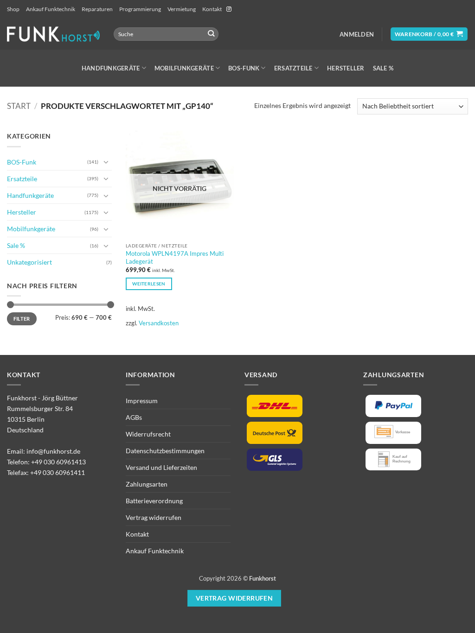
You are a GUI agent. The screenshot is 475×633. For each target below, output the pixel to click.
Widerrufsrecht (148, 434)
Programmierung (140, 9)
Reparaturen (97, 9)
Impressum (142, 401)
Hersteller (346, 68)
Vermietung (181, 9)
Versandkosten (159, 323)
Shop (13, 9)
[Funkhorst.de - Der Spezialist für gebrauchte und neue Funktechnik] (53, 34)
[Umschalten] (106, 162)
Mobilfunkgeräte (184, 68)
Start (19, 106)
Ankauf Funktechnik (50, 9)
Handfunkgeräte (111, 68)
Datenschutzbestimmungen (165, 451)
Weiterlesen (148, 283)
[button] (357, 34)
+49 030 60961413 (58, 462)
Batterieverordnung (154, 501)
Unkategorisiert (29, 262)
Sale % (383, 68)
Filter (21, 319)
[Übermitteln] (211, 34)
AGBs (134, 417)
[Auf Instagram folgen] (228, 9)
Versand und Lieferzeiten (161, 467)
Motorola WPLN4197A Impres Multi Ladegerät (175, 257)
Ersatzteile (293, 68)
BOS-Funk (243, 68)
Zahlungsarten (146, 484)
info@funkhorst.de (53, 451)
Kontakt (212, 9)
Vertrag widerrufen (153, 517)
